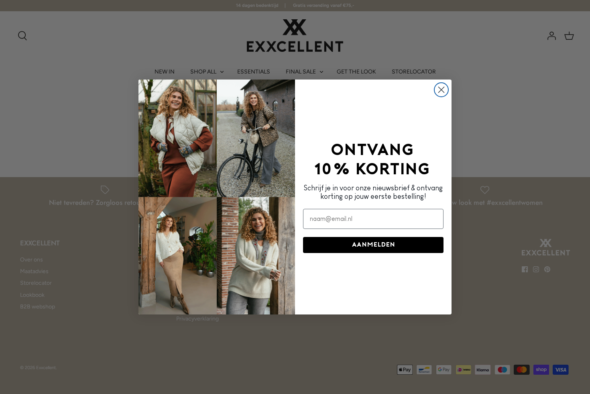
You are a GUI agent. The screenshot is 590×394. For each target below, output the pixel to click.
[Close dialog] (441, 90)
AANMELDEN (373, 245)
